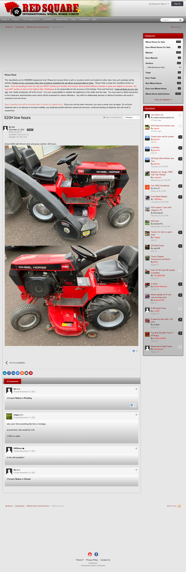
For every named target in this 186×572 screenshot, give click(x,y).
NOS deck (155, 221)
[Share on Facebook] (9, 373)
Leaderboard (84, 20)
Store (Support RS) (31, 20)
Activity (15, 20)
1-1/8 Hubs (155, 147)
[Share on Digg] (13, 373)
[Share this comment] (136, 389)
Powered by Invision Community (93, 566)
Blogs (73, 20)
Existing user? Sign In (158, 4)
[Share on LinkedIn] (5, 373)
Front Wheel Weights (159, 197)
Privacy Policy (92, 560)
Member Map (61, 20)
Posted (24, 392)
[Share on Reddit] (22, 373)
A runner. (154, 284)
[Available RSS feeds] (179, 506)
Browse (5, 20)
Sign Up (177, 4)
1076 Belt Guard (157, 246)
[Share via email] (26, 373)
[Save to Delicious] (18, 373)
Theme (79, 560)
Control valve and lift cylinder (162, 137)
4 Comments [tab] (12, 381)
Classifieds (47, 20)
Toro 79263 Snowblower (160, 186)
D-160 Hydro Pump (158, 308)
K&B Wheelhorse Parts (164, 67)
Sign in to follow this (113, 117)
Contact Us (105, 560)
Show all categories (163, 100)
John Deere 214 (157, 115)
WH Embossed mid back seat (162, 126)
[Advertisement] (52, 51)
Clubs (94, 20)
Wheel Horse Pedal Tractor (161, 346)
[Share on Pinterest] (31, 373)
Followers (128, 117)
